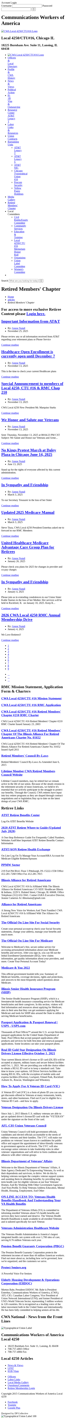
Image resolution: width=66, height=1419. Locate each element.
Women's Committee (19, 270)
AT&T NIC (17, 166)
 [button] (9, 275)
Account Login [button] (9, 2)
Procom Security (18, 184)
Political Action (12, 91)
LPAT (11, 1368)
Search (4, 280)
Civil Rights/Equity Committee (21, 220)
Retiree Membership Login (21, 1388)
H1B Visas (13, 1371)
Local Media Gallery (18, 1382)
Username (6, 5)
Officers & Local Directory (12, 62)
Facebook (13, 1402)
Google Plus (14, 1407)
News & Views (15, 1365)
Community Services (20, 227)
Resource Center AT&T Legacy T (12, 115)
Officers (12, 1376)
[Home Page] (26, 54)
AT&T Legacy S (18, 159)
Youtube (12, 1405)
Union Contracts (12, 137)
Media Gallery (11, 198)
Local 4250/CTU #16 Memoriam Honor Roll (19, 247)
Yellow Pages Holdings (18, 191)
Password (47, 5)
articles (11, 299)
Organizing (19, 257)
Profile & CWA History (11, 73)
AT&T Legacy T (18, 150)
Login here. (35, 314)
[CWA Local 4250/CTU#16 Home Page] (19, 31)
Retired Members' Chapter (13, 205)
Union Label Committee (19, 263)
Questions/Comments (18, 1385)
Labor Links (14, 1379)
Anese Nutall (18, 328)
